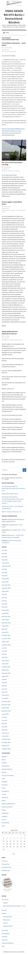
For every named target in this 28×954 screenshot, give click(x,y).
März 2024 (4, 607)
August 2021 (5, 676)
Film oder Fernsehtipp (7, 775)
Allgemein (5, 210)
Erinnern (5, 170)
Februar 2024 (5, 610)
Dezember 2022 (6, 635)
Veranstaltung (5, 822)
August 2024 (5, 591)
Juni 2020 (4, 720)
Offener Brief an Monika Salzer (10, 493)
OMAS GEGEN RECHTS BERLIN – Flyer (14, 906)
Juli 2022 (4, 648)
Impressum (5, 940)
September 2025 (6, 566)
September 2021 (6, 673)
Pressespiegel (5, 933)
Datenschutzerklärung (7, 943)
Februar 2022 (5, 660)
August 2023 (5, 626)
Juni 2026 (4, 550)
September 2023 (6, 622)
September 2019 (6, 748)
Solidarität (4, 816)
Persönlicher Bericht (21, 210)
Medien (14, 51)
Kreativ (4, 788)
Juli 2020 (4, 717)
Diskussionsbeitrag (7, 51)
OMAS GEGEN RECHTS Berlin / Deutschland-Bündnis (14, 16)
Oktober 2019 (5, 745)
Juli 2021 (4, 679)
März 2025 (4, 575)
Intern (3, 946)
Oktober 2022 (5, 641)
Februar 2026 (5, 563)
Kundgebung (17, 170)
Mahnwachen (6, 920)
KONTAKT (4, 936)
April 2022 (4, 657)
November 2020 (6, 704)
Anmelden (4, 861)
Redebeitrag (5, 813)
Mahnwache (5, 797)
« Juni (13, 853)
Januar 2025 (5, 582)
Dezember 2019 (6, 739)
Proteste (5, 923)
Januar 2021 (5, 698)
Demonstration (12, 210)
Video (3, 825)
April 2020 (4, 726)
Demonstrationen (7, 916)
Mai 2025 (4, 569)
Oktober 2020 (5, 707)
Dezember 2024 (6, 585)
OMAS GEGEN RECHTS (8, 803)
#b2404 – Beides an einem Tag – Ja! (11, 511)
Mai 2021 (4, 685)
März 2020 (4, 730)
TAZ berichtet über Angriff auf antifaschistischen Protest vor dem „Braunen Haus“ (13, 488)
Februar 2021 (5, 695)
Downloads (5, 930)
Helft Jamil (4, 785)
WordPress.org (6, 870)
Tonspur (4, 819)
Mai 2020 (4, 723)
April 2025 (4, 572)
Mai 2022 (4, 654)
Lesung (4, 794)
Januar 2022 (5, 663)
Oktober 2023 (5, 619)
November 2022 (6, 638)
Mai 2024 (4, 600)
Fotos (3, 778)
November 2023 (6, 616)
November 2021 (6, 667)
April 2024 (4, 604)
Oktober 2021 (5, 670)
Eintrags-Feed (5, 864)
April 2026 (4, 556)
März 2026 (4, 560)
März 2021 (4, 692)
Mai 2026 (4, 553)
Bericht (4, 759)
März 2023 (4, 629)
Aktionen (4, 913)
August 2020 (5, 714)
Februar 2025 (5, 578)
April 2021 (4, 689)
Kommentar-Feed (6, 867)
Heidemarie (6, 49)
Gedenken (10, 170)
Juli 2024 (4, 594)
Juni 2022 (4, 651)
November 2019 (6, 742)
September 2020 (6, 711)
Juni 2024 (4, 597)
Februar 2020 (5, 733)
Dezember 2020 (6, 701)
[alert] (14, 478)
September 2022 (6, 645)
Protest (3, 212)
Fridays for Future (7, 926)
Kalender (4, 910)
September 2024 (6, 588)
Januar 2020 (5, 736)
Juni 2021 (4, 682)
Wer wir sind (5, 899)
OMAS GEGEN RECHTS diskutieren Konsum (10, 333)
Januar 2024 (5, 613)
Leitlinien (5, 903)
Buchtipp (4, 762)
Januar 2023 (5, 632)
